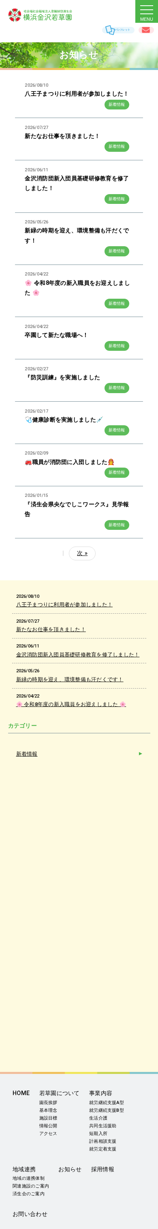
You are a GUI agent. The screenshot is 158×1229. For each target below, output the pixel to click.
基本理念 (48, 1110)
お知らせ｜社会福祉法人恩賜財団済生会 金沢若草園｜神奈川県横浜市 (48, 15)
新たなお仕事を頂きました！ (62, 136)
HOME (21, 1093)
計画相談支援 (102, 1141)
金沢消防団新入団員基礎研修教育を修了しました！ (77, 183)
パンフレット (122, 29)
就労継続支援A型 (106, 1102)
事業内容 (100, 1093)
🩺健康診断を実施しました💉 (64, 419)
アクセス (48, 1133)
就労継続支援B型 (106, 1110)
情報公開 (48, 1125)
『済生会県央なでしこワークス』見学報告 (77, 509)
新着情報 (117, 104)
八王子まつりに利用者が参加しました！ (77, 93)
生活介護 (98, 1118)
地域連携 (24, 1169)
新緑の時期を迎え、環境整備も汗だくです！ (77, 235)
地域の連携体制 (29, 1178)
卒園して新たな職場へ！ (56, 335)
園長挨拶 (48, 1102)
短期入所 (98, 1133)
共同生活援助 (102, 1125)
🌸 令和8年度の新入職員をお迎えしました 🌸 (77, 288)
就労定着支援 (102, 1149)
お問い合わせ (146, 30)
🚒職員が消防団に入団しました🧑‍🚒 (70, 462)
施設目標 (48, 1118)
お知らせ (69, 1169)
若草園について (59, 1093)
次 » (82, 553)
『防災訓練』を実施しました (62, 377)
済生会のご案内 (29, 1193)
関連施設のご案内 (31, 1186)
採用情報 (102, 1169)
